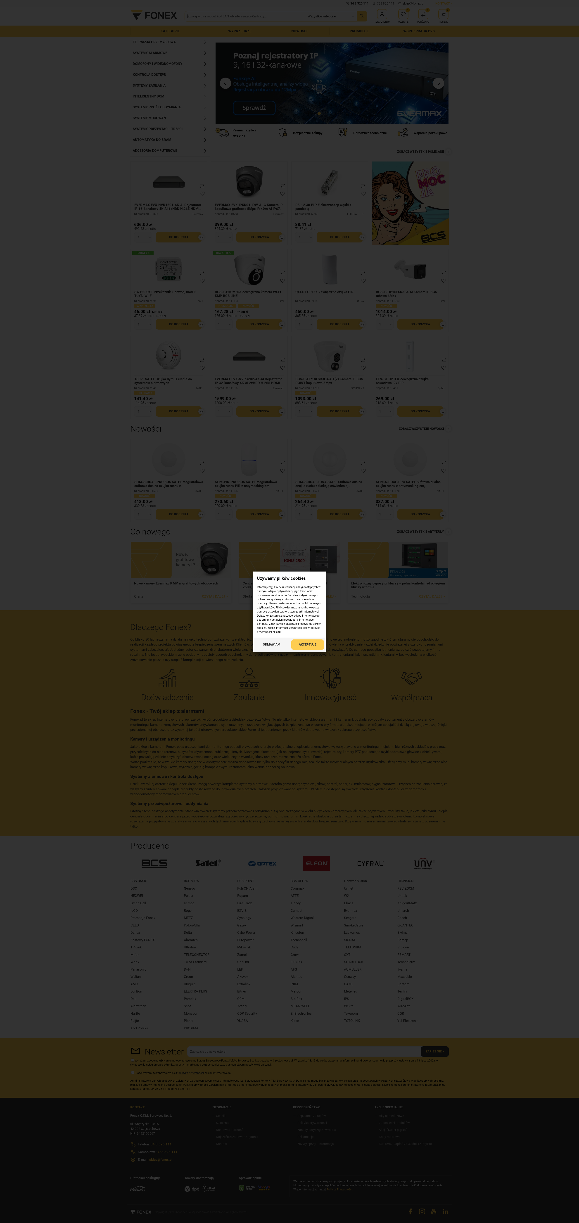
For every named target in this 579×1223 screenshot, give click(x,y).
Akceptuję (307, 644)
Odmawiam (271, 644)
